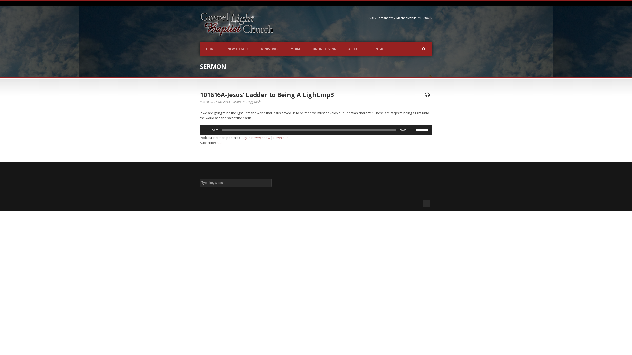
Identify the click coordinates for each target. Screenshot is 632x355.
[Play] (206, 130)
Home (210, 49)
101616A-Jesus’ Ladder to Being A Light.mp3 (267, 94)
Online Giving (324, 49)
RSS (219, 143)
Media (295, 49)
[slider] (423, 129)
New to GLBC (238, 49)
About (353, 49)
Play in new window (255, 137)
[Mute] (411, 130)
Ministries (269, 49)
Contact (378, 49)
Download (281, 137)
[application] (316, 130)
